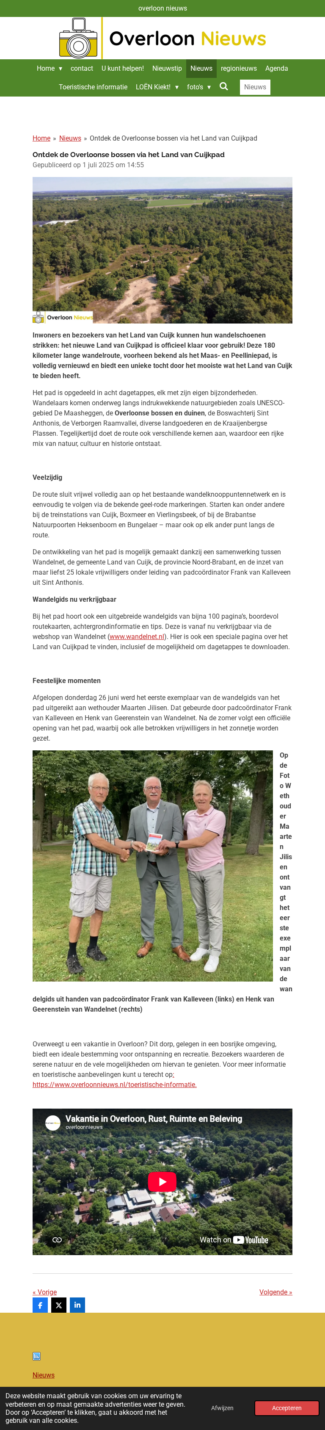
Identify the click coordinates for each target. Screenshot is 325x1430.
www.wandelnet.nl (137, 637)
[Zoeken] (224, 86)
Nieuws (70, 138)
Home (41, 138)
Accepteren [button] (287, 1408)
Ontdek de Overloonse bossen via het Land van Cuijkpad (173, 138)
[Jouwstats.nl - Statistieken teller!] (37, 1358)
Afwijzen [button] (222, 1408)
